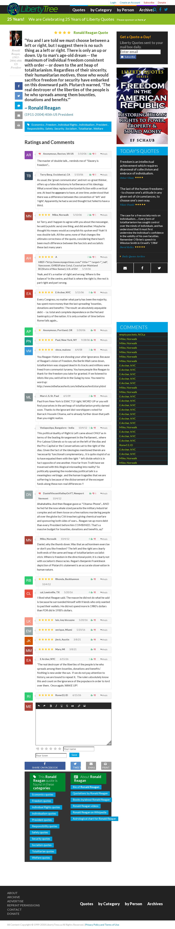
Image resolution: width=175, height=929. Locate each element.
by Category (101, 10)
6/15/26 (63, 659)
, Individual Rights (67, 124)
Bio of (86, 786)
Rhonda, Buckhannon (67, 579)
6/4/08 (78, 349)
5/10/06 (81, 153)
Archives (146, 10)
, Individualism (86, 124)
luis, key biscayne (65, 619)
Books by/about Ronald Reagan (91, 799)
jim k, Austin (62, 639)
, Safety (48, 128)
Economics (37, 124)
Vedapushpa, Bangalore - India (56, 427)
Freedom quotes (41, 800)
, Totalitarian (84, 128)
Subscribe (149, 2)
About (12, 893)
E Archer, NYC (63, 292)
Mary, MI (60, 649)
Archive (13, 897)
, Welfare (97, 128)
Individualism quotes (44, 813)
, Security (58, 128)
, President (101, 124)
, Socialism (71, 128)
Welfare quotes (41, 857)
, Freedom (50, 124)
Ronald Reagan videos (85, 805)
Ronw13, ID (61, 695)
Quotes (78, 10)
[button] (39, 706)
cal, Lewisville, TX (49, 592)
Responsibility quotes (44, 826)
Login (113, 2)
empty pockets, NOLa (132, 334)
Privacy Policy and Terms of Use (102, 924)
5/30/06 (80, 330)
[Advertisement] (142, 298)
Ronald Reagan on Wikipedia (89, 812)
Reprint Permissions (23, 905)
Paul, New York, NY (66, 339)
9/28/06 (85, 339)
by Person (125, 10)
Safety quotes (40, 832)
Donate (162, 2)
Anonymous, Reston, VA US (58, 153)
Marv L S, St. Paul (49, 395)
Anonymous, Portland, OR (57, 330)
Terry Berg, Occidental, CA (54, 174)
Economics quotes (42, 794)
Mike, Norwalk (60, 214)
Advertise (15, 901)
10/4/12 (82, 427)
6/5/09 (67, 395)
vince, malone (63, 349)
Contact (14, 909)
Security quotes (41, 838)
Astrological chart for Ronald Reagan (94, 818)
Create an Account (130, 2)
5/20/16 (68, 592)
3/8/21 (77, 639)
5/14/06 (86, 268)
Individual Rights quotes (46, 807)
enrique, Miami (63, 629)
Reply (105, 154)
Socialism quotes (42, 844)
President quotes (42, 819)
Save (74, 754)
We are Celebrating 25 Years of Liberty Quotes (86, 19)
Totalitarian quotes (43, 851)
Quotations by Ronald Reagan (90, 793)
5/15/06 (79, 292)
